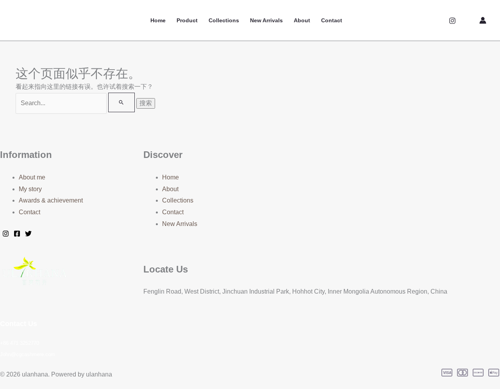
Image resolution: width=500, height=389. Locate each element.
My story (30, 189)
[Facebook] (17, 233)
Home (158, 20)
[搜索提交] (121, 102)
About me (32, 177)
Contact (331, 20)
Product (187, 20)
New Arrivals (266, 20)
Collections (224, 20)
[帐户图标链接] (482, 20)
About (302, 20)
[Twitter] (28, 233)
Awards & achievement (51, 200)
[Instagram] (452, 20)
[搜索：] (76, 103)
